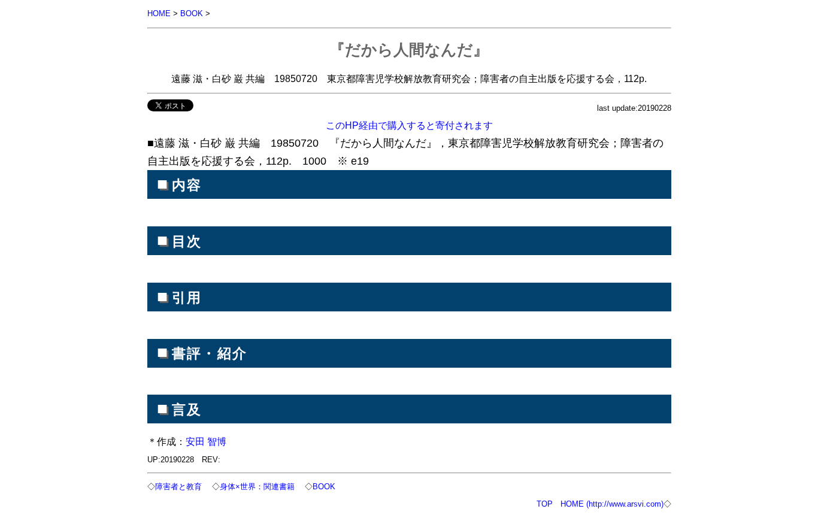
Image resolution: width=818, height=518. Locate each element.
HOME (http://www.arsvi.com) (612, 503)
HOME (159, 13)
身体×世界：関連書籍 (257, 486)
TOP (545, 503)
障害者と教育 (178, 486)
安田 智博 (206, 441)
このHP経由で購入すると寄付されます (409, 125)
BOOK (191, 13)
